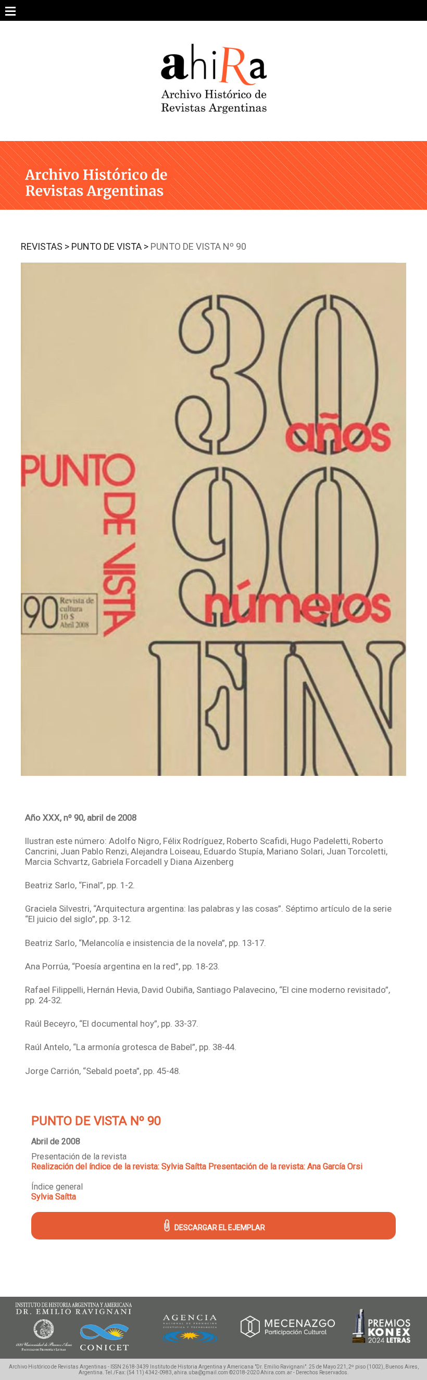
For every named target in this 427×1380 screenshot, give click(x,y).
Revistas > (45, 246)
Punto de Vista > (109, 246)
